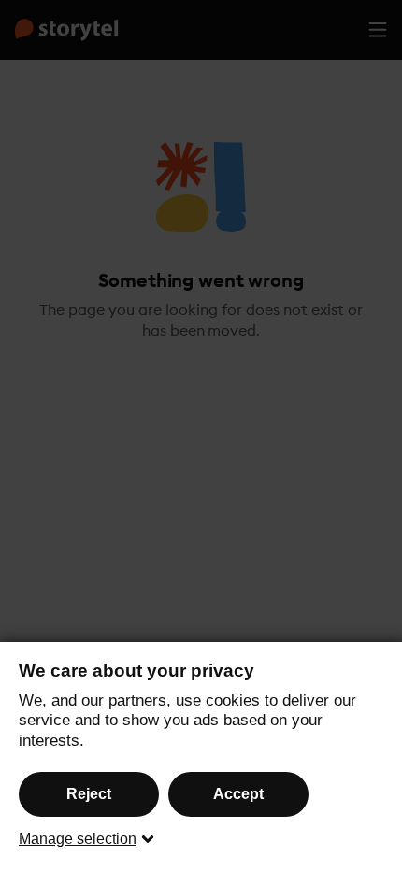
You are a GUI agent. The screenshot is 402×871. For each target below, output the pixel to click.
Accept (238, 794)
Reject (88, 794)
